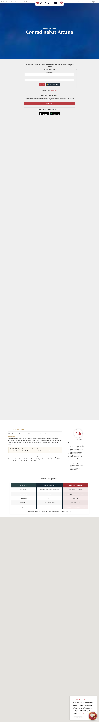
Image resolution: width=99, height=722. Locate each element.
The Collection (4, 1)
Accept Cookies (78, 717)
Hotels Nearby (24, 1)
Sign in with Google (54, 84)
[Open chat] (93, 716)
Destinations (14, 1)
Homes (79, 1)
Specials (86, 1)
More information (82, 713)
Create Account (49, 103)
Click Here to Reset (53, 90)
